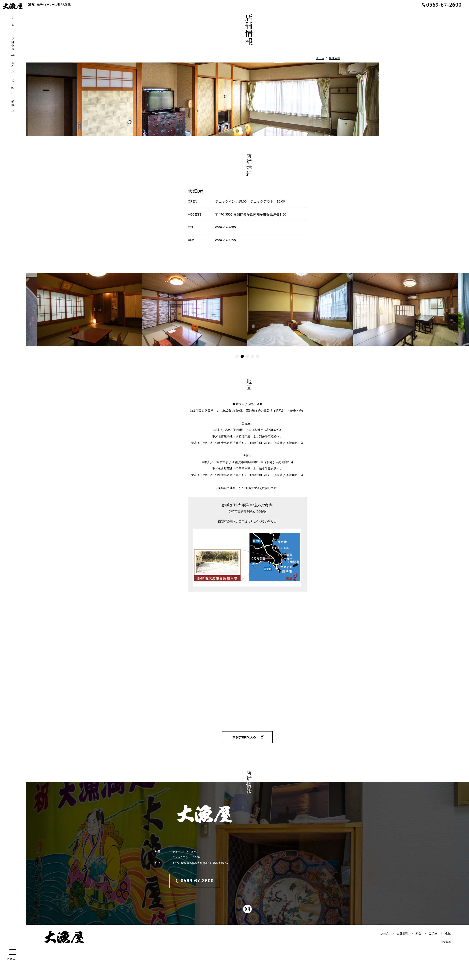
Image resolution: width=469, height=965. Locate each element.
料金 (418, 933)
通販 (448, 933)
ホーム (384, 933)
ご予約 (433, 933)
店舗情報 (402, 933)
